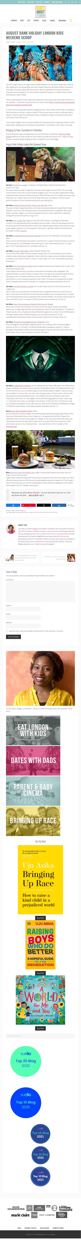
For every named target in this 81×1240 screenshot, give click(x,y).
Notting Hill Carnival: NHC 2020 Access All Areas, (30, 205)
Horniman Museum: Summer (24, 286)
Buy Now (40, 918)
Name (9, 605)
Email (8, 614)
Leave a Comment (28, 42)
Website (9, 622)
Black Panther (25, 512)
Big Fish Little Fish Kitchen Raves (20, 411)
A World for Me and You (61, 536)
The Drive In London (20, 185)
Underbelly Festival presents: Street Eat (27, 236)
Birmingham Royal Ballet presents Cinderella (29, 322)
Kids (13, 510)
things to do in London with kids (38, 512)
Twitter (36, 544)
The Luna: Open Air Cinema (23, 266)
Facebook (43, 544)
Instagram (50, 544)
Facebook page (11, 426)
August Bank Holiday (14, 512)
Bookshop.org (23, 541)
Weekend (22, 510)
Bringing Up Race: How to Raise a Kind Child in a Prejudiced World (46, 534)
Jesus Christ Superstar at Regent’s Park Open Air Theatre (33, 304)
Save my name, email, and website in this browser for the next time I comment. (36, 631)
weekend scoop (52, 512)
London (17, 510)
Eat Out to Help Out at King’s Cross (22, 472)
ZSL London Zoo (20, 221)
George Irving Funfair (21, 251)
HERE (56, 139)
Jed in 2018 (33, 495)
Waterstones (39, 541)
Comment (10, 580)
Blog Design (40, 1234)
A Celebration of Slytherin (22, 386)
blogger (35, 529)
